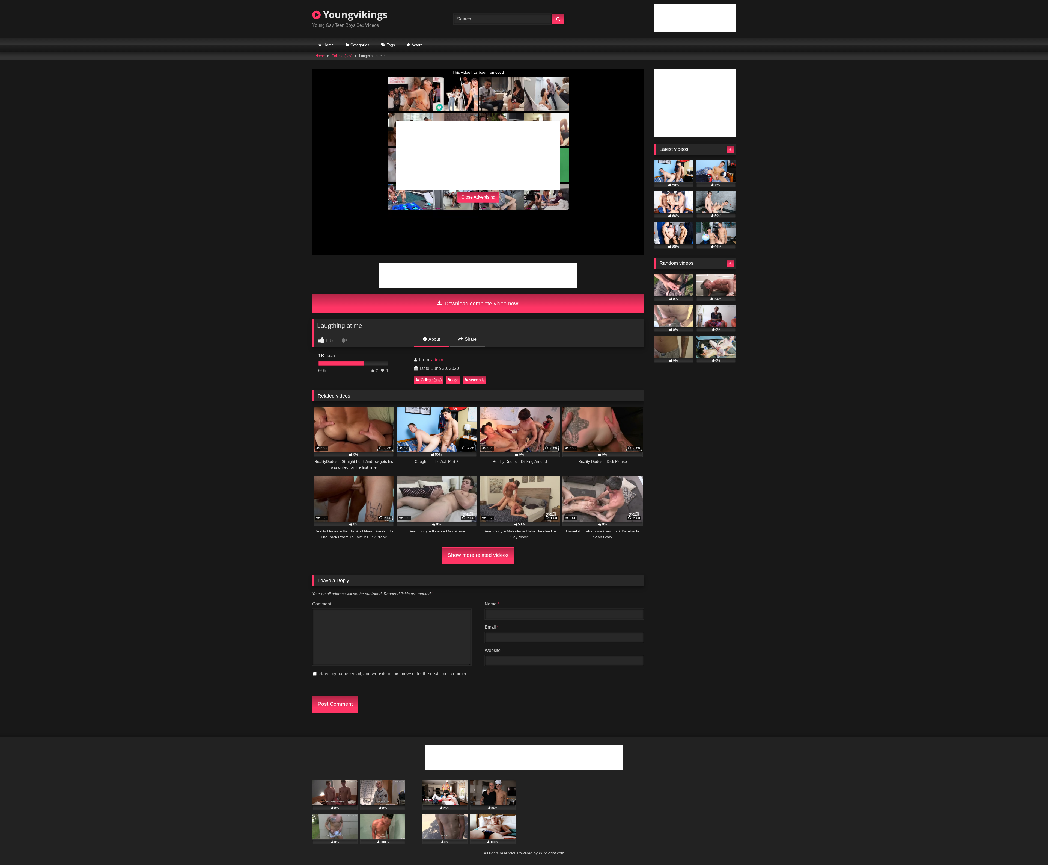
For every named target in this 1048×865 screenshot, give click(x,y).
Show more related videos (478, 555)
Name (492, 604)
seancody (476, 380)
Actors (417, 45)
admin (437, 359)
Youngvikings (354, 14)
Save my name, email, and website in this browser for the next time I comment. (394, 673)
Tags (391, 45)
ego (455, 380)
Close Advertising (478, 197)
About (434, 339)
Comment (321, 604)
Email (492, 627)
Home (328, 45)
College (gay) (342, 56)
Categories (359, 45)
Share (470, 339)
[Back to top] (1031, 848)
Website (493, 650)
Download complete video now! (481, 304)
